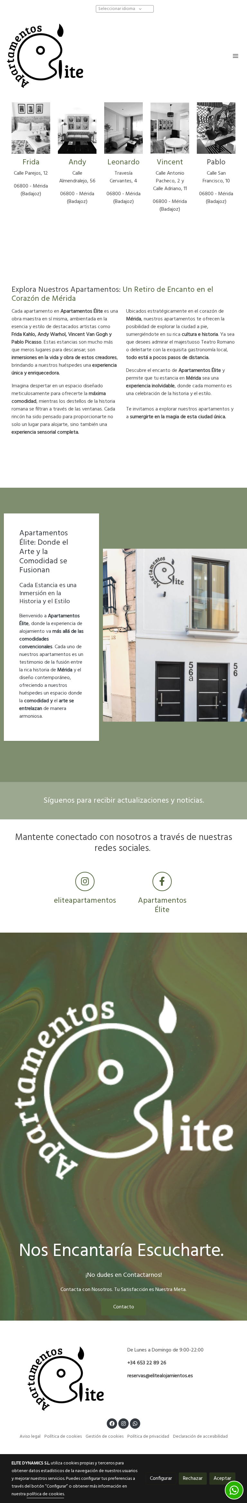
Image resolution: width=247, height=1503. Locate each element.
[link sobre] (65, 1378)
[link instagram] (123, 1423)
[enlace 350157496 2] (77, 128)
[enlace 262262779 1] (31, 128)
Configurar (161, 1478)
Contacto (123, 1307)
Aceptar (222, 1478)
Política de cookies (63, 1436)
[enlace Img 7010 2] (123, 128)
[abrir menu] (235, 55)
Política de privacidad (148, 1436)
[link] (45, 55)
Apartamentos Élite (162, 905)
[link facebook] (112, 1423)
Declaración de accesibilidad (200, 1436)
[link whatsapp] (135, 1423)
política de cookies (45, 1494)
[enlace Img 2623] (170, 128)
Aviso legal (30, 1436)
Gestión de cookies (105, 1436)
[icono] (85, 881)
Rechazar (193, 1478)
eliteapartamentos (85, 901)
